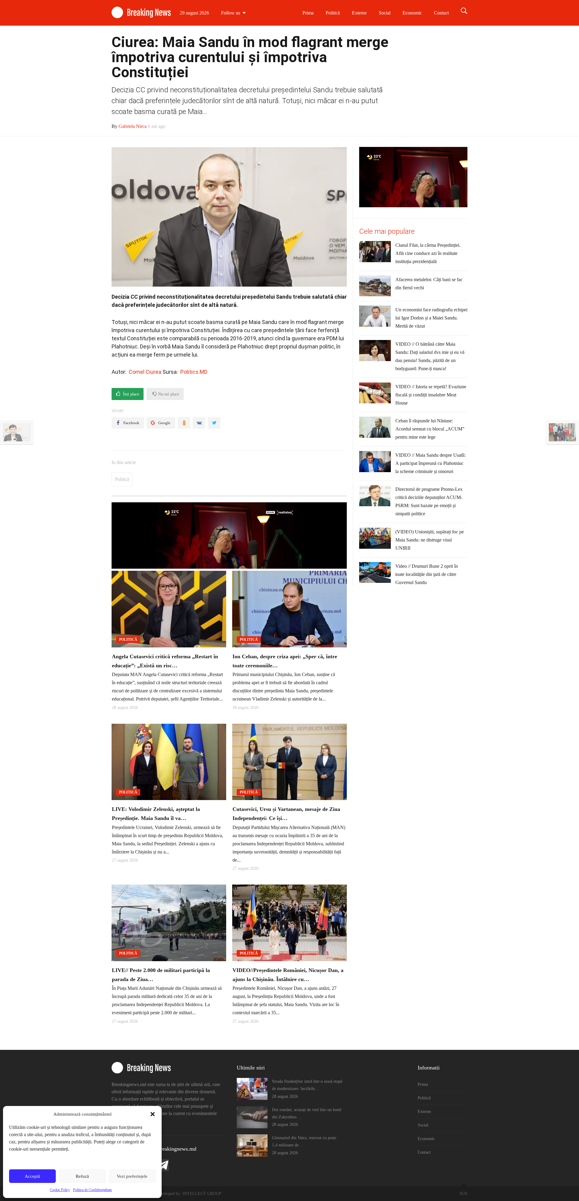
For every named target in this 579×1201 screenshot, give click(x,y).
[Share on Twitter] (214, 423)
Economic (412, 12)
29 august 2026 (194, 12)
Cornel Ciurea (145, 372)
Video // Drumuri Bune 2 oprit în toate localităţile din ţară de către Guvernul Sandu (426, 574)
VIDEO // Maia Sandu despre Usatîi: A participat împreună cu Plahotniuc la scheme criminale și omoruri (430, 463)
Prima (308, 12)
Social (385, 12)
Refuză (82, 1176)
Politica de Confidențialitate (92, 1190)
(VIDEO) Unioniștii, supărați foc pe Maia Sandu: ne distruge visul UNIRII (429, 540)
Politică (333, 12)
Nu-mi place (168, 394)
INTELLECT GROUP (201, 1193)
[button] (153, 1114)
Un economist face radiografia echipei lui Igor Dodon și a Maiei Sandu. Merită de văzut (431, 318)
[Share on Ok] (184, 423)
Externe (359, 12)
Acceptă (32, 1176)
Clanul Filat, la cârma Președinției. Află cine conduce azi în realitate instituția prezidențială (427, 253)
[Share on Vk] (199, 423)
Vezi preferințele (132, 1176)
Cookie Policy (60, 1190)
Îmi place (130, 394)
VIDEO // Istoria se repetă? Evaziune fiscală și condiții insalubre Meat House (430, 394)
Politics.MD (193, 372)
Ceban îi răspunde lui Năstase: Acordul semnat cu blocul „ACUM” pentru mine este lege (429, 429)
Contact (441, 12)
